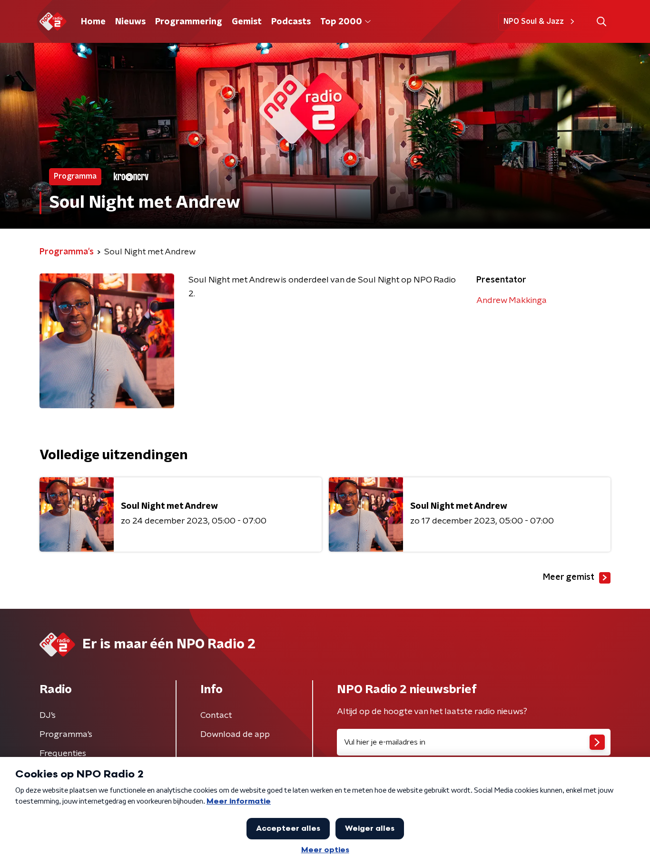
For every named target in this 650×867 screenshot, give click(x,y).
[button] (601, 21)
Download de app (235, 734)
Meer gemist (568, 577)
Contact (216, 715)
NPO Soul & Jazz (533, 21)
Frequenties (62, 753)
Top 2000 (341, 22)
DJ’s (47, 715)
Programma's (65, 734)
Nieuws (130, 22)
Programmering (188, 22)
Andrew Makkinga (511, 300)
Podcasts (291, 22)
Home (93, 22)
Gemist (247, 22)
